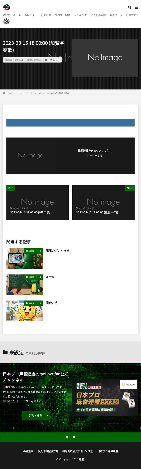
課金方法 (52, 302)
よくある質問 (98, 15)
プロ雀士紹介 (62, 15)
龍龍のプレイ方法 (57, 250)
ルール (50, 276)
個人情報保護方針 (48, 451)
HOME (9, 93)
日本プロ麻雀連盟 (107, 451)
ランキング (80, 15)
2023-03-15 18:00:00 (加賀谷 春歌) (52, 93)
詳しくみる (35, 415)
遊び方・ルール (12, 15)
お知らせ (46, 15)
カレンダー (30, 15)
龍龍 (81, 459)
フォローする (94, 155)
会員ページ (116, 15)
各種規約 (28, 451)
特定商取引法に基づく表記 (77, 451)
